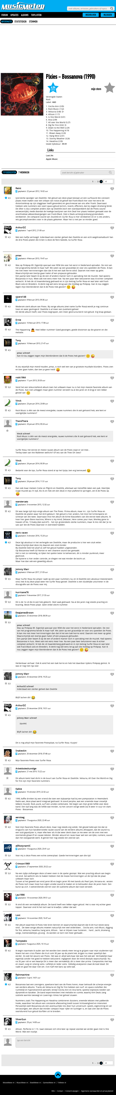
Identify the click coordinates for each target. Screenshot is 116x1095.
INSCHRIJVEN (90, 14)
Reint (18, 188)
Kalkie (19, 788)
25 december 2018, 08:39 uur (39, 615)
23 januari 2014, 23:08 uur (37, 403)
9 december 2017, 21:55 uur (38, 595)
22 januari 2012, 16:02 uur (37, 191)
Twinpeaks (21, 940)
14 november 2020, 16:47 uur (39, 918)
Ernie (18, 319)
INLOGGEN (108, 14)
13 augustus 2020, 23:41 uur (38, 848)
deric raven (22, 532)
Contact (60, 1091)
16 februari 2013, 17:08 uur (38, 323)
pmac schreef (23, 353)
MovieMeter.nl (8, 1082)
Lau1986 (20, 894)
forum (4, 15)
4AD (54, 102)
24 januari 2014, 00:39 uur (37, 463)
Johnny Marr (22, 569)
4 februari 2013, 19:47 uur (37, 258)
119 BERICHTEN (9, 172)
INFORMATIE (6, 21)
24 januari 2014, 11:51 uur (37, 481)
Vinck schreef (23, 433)
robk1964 (21, 377)
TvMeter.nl (62, 1082)
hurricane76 (22, 592)
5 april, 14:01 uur (33, 977)
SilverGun (21, 1019)
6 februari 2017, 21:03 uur (37, 572)
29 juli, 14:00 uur (33, 1022)
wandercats (22, 501)
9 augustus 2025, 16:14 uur (38, 944)
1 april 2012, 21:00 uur (36, 230)
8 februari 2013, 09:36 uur (37, 299)
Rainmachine (22, 974)
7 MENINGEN (24, 172)
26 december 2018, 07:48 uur (39, 753)
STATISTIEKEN (20, 21)
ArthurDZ (21, 227)
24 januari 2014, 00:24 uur (37, 424)
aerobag (20, 817)
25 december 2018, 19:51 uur (39, 708)
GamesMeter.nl (49, 1082)
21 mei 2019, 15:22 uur (36, 771)
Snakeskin (21, 750)
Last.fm (49, 155)
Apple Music (52, 159)
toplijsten (36, 15)
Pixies (51, 76)
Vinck (18, 400)
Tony (18, 340)
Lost (18, 915)
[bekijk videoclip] (63, 111)
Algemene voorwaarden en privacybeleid (97, 1091)
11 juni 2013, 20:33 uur (36, 380)
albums (24, 15)
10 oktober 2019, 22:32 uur (38, 792)
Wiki (53, 1091)
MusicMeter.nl (22, 1082)
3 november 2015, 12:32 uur (38, 504)
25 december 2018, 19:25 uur (39, 677)
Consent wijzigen (72, 1091)
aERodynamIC (23, 845)
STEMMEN (33, 21)
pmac (19, 255)
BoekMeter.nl (35, 1082)
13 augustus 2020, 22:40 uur (38, 820)
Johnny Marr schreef (27, 718)
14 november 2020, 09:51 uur (39, 897)
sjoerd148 (21, 296)
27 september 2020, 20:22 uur (39, 866)
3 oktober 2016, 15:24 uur (37, 535)
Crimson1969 (23, 863)
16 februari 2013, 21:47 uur (38, 343)
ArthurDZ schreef (25, 686)
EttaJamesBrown (25, 612)
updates (14, 15)
